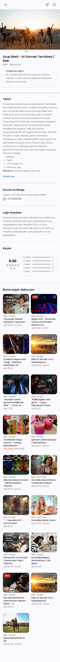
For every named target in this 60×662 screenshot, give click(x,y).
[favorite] (26, 297)
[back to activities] (5, 4)
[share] (47, 4)
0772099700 (15, 198)
